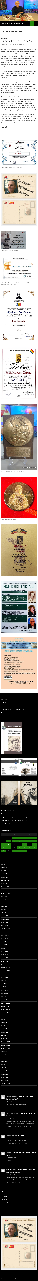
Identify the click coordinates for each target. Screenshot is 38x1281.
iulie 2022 (3, 1019)
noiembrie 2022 (5, 1006)
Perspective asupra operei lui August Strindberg (14, 817)
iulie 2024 (3, 941)
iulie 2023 (3, 980)
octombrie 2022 (5, 1009)
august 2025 (4, 899)
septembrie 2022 (5, 1012)
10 (24, 841)
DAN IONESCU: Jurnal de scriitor (12, 24)
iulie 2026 (3, 864)
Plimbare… (4, 813)
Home (2, 712)
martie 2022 (4, 1032)
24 (24, 847)
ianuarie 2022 (4, 1038)
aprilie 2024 (4, 951)
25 (29, 847)
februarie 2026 (5, 880)
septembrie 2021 (5, 1051)
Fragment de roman (17, 41)
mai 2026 (3, 870)
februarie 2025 (5, 919)
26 (34, 847)
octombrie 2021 (5, 1048)
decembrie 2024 (5, 925)
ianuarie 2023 (4, 1000)
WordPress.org (5, 1206)
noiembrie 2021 (5, 1045)
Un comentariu (19, 44)
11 (29, 841)
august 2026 (4, 861)
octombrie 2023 (5, 970)
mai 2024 (3, 948)
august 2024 (4, 938)
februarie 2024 (5, 958)
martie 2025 (4, 916)
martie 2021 (4, 1071)
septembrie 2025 (5, 896)
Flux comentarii (5, 1202)
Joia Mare (21, 1135)
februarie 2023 (5, 996)
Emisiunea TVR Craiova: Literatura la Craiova (14, 709)
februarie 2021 (5, 1074)
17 (24, 844)
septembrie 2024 (5, 935)
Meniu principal (36, 23)
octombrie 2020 (5, 1087)
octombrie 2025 (5, 893)
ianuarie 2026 (4, 883)
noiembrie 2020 (5, 1084)
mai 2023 (3, 987)
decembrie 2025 (5, 887)
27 (3, 851)
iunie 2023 (4, 983)
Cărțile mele (4, 699)
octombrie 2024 (5, 932)
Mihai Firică (10, 1169)
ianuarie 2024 (4, 961)
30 (19, 851)
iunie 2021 (4, 1061)
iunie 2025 (4, 906)
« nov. (2, 854)
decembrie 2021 (5, 1042)
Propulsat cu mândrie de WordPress (9, 1278)
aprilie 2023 (4, 990)
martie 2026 (4, 877)
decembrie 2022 (5, 1003)
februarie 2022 (5, 1035)
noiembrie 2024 (5, 929)
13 (3, 844)
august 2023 (4, 977)
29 (14, 851)
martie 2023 (4, 993)
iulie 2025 (3, 903)
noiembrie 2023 (5, 967)
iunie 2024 (4, 945)
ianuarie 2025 (4, 922)
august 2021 (4, 1054)
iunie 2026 (4, 867)
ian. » (35, 854)
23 (19, 847)
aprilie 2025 (4, 912)
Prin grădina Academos (7, 810)
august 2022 (4, 1016)
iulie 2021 (3, 1058)
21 (9, 847)
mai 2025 (3, 909)
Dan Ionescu (4, 38)
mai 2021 (3, 1064)
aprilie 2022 (4, 1029)
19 (34, 844)
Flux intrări (4, 1199)
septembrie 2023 (5, 974)
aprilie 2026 (4, 874)
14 (9, 844)
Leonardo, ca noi (5, 823)
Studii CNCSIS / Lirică (6, 706)
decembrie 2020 (5, 1080)
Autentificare (4, 1196)
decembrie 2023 (5, 964)
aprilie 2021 (4, 1067)
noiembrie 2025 (5, 890)
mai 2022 (3, 1025)
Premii (3, 716)
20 (3, 847)
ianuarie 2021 (4, 1077)
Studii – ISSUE (4, 702)
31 (24, 851)
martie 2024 (4, 954)
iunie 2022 (4, 1022)
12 (34, 841)
